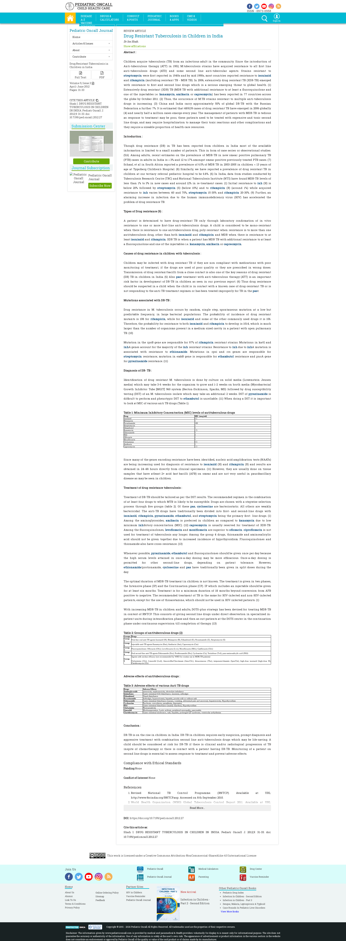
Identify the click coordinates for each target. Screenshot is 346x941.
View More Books (230, 911)
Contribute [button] (79, 56)
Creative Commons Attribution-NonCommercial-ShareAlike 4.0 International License (200, 855)
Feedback (100, 900)
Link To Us (70, 900)
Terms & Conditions (75, 903)
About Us (69, 892)
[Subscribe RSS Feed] (278, 6)
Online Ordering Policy (107, 892)
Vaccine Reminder (135, 896)
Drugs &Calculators (109, 17)
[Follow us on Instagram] (271, 6)
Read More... (197, 808)
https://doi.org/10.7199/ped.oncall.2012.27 (157, 818)
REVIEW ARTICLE (135, 31)
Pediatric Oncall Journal (138, 900)
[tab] (91, 37)
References (132, 787)
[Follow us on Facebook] (249, 6)
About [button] (76, 50)
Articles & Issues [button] (82, 43)
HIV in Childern (134, 892)
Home (76, 37)
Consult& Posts (133, 17)
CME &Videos (192, 17)
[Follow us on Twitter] (257, 6)
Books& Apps (174, 17)
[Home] (70, 17)
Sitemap (100, 896)
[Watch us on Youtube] (264, 6)
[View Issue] (93, 83)
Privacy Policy (72, 907)
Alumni (69, 896)
